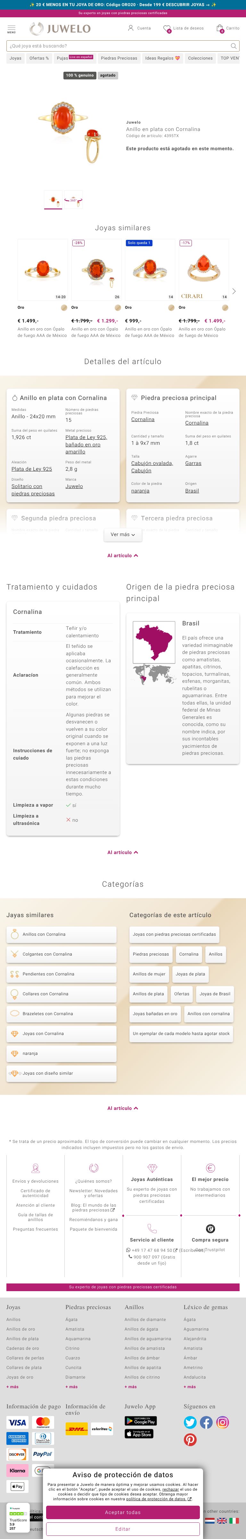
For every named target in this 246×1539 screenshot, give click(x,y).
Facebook (206, 1422)
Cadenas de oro (22, 1349)
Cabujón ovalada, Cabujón (152, 467)
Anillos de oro (20, 1329)
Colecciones (200, 58)
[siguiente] (233, 291)
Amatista (75, 1329)
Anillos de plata (148, 994)
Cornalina (143, 419)
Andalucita (195, 1377)
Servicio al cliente (152, 1240)
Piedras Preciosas (119, 58)
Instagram (222, 1422)
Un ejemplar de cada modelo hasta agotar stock (181, 1034)
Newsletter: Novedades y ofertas (94, 1193)
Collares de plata (24, 1368)
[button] (11, 29)
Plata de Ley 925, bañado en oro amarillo (86, 445)
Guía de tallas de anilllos (35, 1217)
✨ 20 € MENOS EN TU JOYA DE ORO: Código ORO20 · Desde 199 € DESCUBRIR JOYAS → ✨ (123, 5)
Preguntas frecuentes (35, 1229)
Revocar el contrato (31, 1517)
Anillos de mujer (149, 974)
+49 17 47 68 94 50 (152, 1251)
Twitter (190, 1422)
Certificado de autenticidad (36, 1193)
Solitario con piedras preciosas (33, 490)
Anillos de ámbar (142, 1358)
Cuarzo (73, 1358)
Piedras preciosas (151, 954)
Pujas (74, 58)
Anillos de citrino (142, 1377)
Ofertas (181, 994)
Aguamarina (196, 1329)
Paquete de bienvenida (93, 1229)
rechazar (170, 1490)
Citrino (73, 1349)
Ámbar (191, 1358)
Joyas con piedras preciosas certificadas (174, 935)
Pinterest (190, 1439)
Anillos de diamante (145, 1320)
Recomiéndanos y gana (94, 1220)
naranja (140, 491)
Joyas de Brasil (215, 994)
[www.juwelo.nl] (210, 1521)
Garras (193, 463)
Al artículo (120, 555)
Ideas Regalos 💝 (162, 58)
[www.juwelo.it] (234, 1521)
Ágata (72, 1320)
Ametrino (193, 1368)
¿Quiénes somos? (93, 1181)
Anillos (216, 954)
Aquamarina (78, 1339)
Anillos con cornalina (209, 1014)
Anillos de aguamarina (148, 1339)
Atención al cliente (35, 1205)
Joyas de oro (19, 1377)
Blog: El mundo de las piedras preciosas (94, 1207)
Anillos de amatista (145, 1349)
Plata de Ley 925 (32, 469)
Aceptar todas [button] (123, 1512)
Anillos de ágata (142, 1329)
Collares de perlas (25, 1358)
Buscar (234, 46)
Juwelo (74, 486)
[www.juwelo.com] (222, 1521)
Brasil (192, 491)
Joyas (15, 58)
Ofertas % (39, 58)
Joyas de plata (190, 974)
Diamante (76, 1377)
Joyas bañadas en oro (155, 1014)
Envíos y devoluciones (35, 1181)
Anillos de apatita (143, 1368)
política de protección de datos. (156, 1499)
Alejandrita (195, 1339)
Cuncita (74, 1368)
